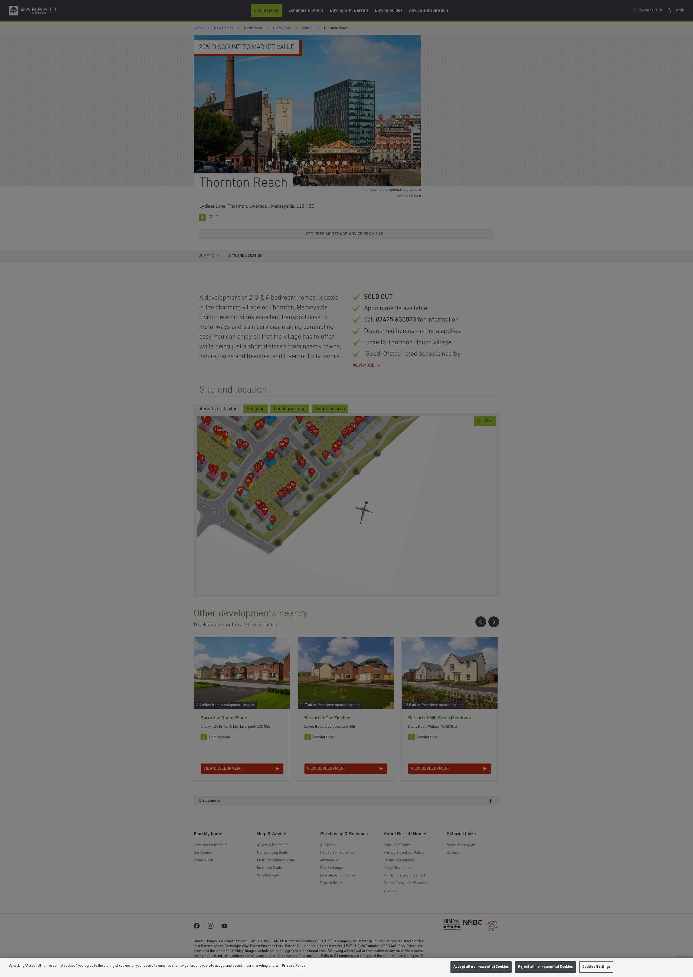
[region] (346, 967)
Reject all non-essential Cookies (545, 967)
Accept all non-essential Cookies (481, 967)
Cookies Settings (596, 967)
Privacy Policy (293, 966)
